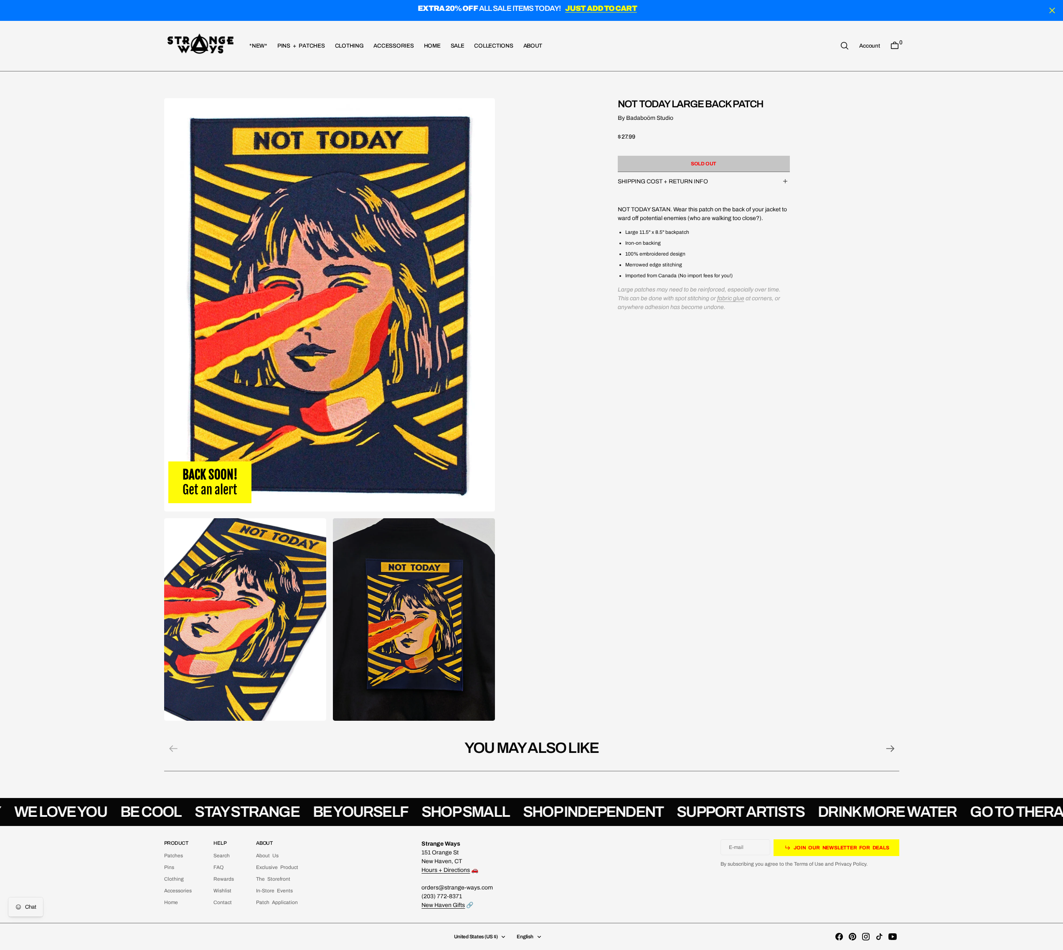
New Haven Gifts (443, 905)
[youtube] (892, 936)
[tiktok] (879, 936)
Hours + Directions (445, 870)
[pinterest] (852, 936)
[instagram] (866, 936)
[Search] (844, 46)
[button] (869, 45)
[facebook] (839, 936)
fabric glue (730, 298)
